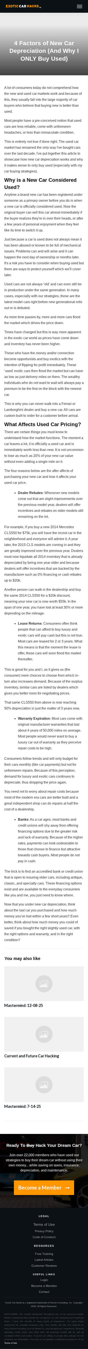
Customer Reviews (44, 1265)
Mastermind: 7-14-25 (44, 1090)
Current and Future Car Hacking (44, 1040)
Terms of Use (44, 1225)
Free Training (44, 1253)
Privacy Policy (44, 1231)
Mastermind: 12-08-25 (44, 989)
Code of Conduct (44, 1237)
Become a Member (44, 1285)
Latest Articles (44, 1259)
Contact (44, 1291)
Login (44, 1280)
